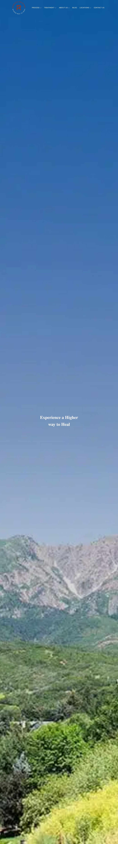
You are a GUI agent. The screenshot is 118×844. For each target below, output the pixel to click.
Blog (74, 8)
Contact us (99, 8)
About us (63, 8)
